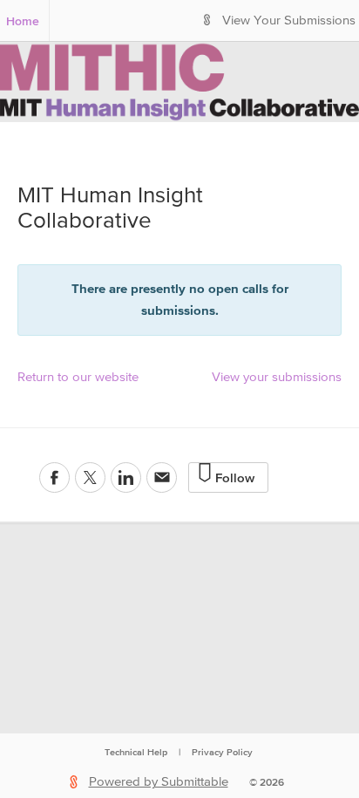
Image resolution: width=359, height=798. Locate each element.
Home (22, 21)
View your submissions (277, 377)
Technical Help (136, 752)
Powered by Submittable (158, 781)
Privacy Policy (222, 752)
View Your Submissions (289, 20)
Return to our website (78, 377)
